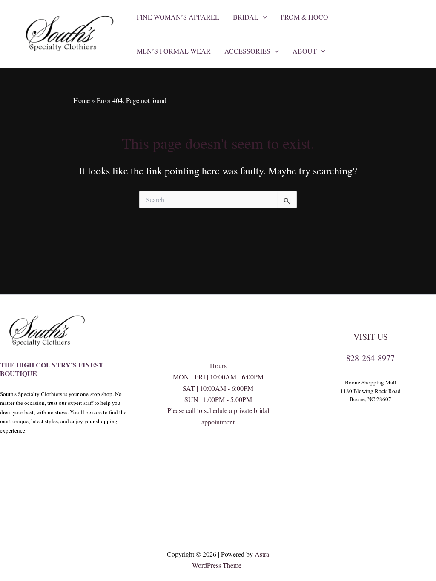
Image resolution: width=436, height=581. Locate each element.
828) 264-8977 (218, 455)
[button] (262, 17)
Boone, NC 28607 (370, 399)
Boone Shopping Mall (370, 382)
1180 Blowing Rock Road (370, 391)
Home (81, 100)
